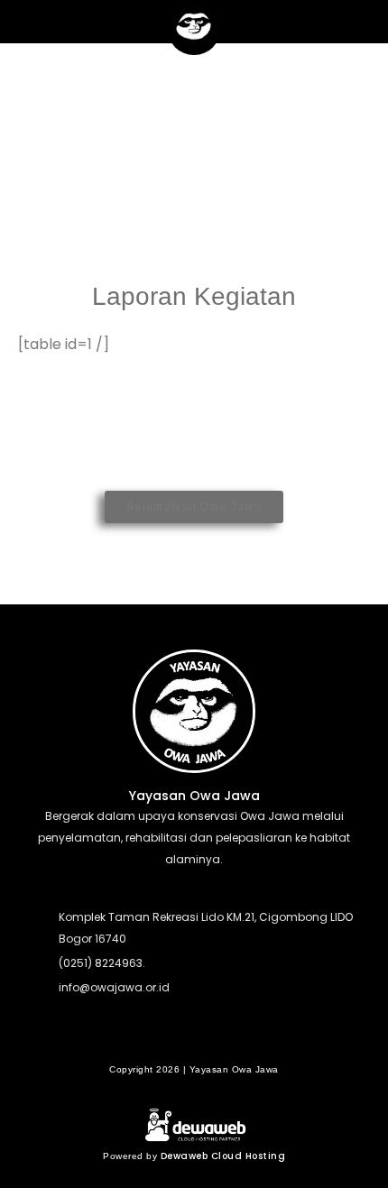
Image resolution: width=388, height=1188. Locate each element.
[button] (21, 24)
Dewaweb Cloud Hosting (223, 1156)
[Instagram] (229, 1037)
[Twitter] (194, 1037)
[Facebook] (159, 1037)
